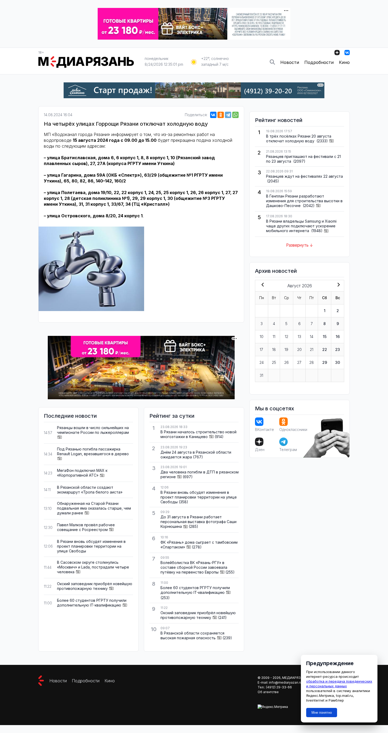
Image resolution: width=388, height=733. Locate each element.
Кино (344, 62)
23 (337, 349)
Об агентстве (268, 692)
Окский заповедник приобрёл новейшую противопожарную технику (94, 586)
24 (261, 362)
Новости (289, 62)
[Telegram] (228, 115)
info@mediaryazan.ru (285, 682)
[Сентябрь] (337, 285)
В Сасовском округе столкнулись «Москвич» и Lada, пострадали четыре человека (93, 567)
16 (338, 336)
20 (299, 349)
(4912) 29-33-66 (279, 687)
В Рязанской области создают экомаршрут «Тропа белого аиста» (89, 489)
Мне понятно (321, 713)
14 (311, 336)
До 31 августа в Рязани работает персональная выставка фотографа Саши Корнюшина (198, 522)
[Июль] (261, 285)
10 (261, 336)
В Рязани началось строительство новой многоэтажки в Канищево (198, 434)
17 (261, 349)
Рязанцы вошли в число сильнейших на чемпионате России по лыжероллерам (93, 430)
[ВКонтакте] (213, 115)
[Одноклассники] (220, 115)
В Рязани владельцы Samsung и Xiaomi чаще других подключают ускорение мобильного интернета (301, 226)
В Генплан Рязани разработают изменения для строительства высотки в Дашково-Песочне (304, 201)
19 (286, 349)
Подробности (319, 62)
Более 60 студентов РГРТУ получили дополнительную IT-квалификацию (91, 602)
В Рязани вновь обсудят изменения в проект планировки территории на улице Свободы (91, 546)
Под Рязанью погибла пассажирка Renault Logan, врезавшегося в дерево (93, 451)
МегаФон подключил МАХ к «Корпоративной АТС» (82, 472)
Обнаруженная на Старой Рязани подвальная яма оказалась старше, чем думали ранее (94, 508)
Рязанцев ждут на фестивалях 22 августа (304, 176)
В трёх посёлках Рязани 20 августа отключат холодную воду (298, 138)
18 (274, 349)
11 (274, 336)
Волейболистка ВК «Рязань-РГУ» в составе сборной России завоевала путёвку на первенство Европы (193, 567)
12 (286, 336)
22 (324, 349)
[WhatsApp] (235, 115)
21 (311, 349)
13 (299, 336)
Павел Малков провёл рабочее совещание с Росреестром (86, 527)
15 (325, 336)
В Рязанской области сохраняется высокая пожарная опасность (192, 635)
